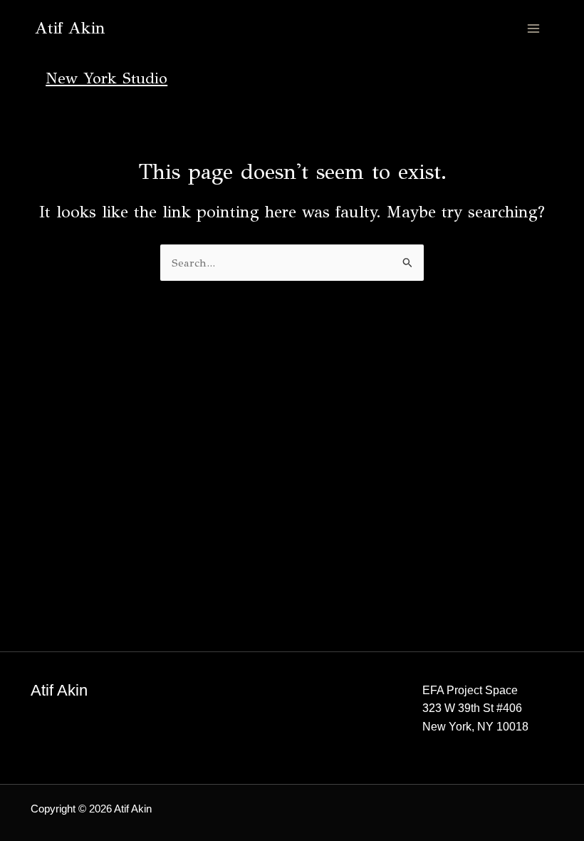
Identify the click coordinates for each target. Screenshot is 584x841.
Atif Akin (70, 28)
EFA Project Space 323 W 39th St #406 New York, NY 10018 (475, 708)
